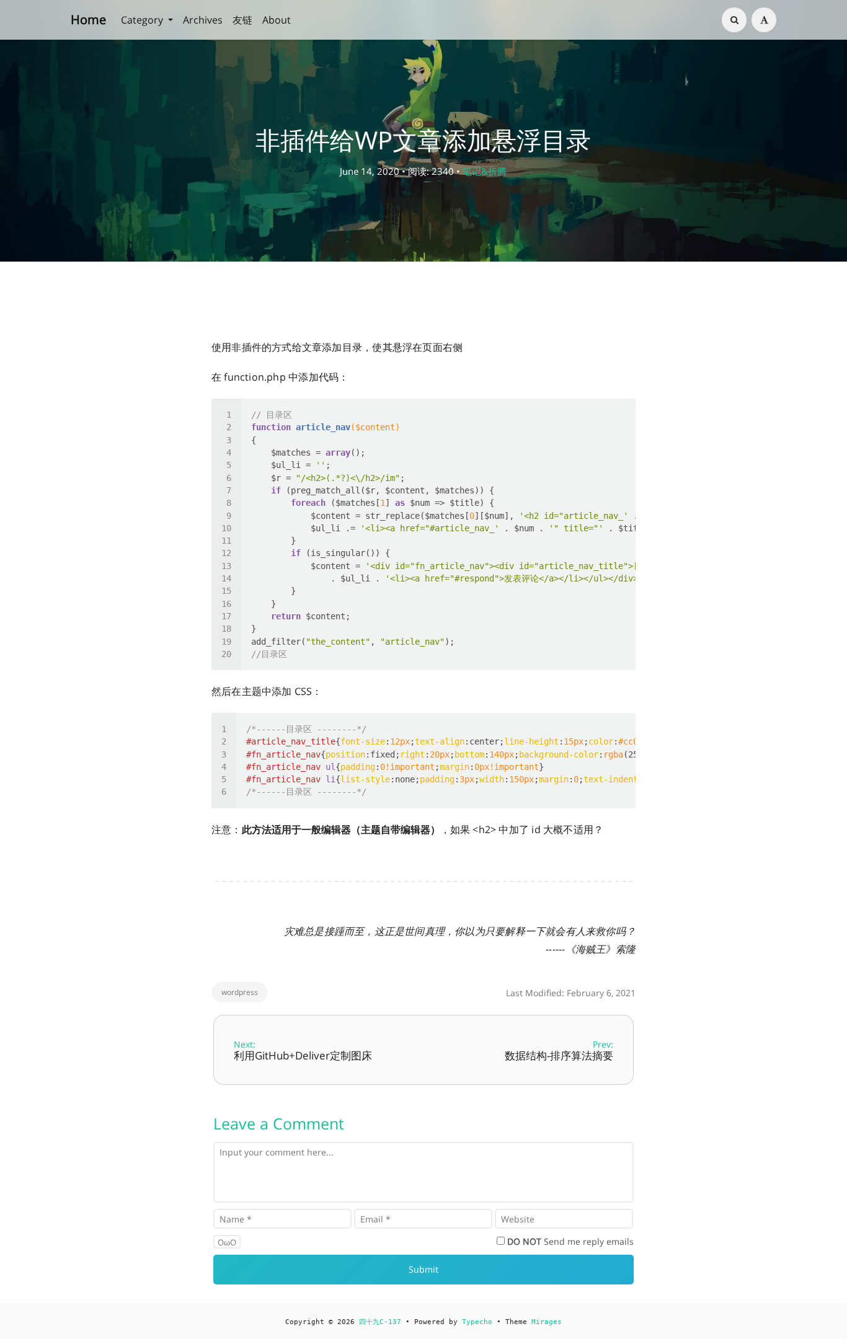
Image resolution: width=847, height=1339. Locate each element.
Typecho (477, 1322)
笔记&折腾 (485, 171)
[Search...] (734, 19)
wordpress (239, 992)
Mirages (546, 1322)
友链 (242, 20)
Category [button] (143, 20)
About (276, 20)
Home (88, 19)
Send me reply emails (570, 1241)
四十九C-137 (380, 1322)
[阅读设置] (764, 19)
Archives (203, 20)
